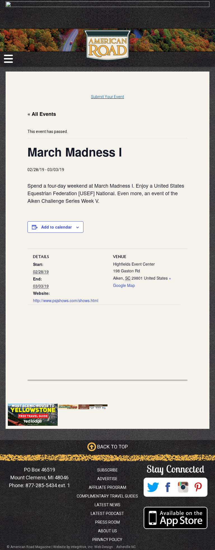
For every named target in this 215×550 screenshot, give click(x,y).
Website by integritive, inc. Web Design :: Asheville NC (94, 547)
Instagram (183, 487)
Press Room (107, 522)
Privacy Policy (107, 539)
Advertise (107, 479)
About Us (107, 531)
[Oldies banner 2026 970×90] (83, 406)
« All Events (41, 114)
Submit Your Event (107, 97)
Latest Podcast (107, 513)
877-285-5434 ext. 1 (47, 485)
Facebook (168, 487)
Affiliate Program (107, 487)
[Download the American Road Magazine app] (175, 518)
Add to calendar (56, 227)
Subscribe (107, 470)
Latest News (107, 505)
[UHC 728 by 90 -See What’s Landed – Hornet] (107, 14)
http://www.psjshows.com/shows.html (65, 300)
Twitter (153, 487)
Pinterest (198, 487)
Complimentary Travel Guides (107, 496)
